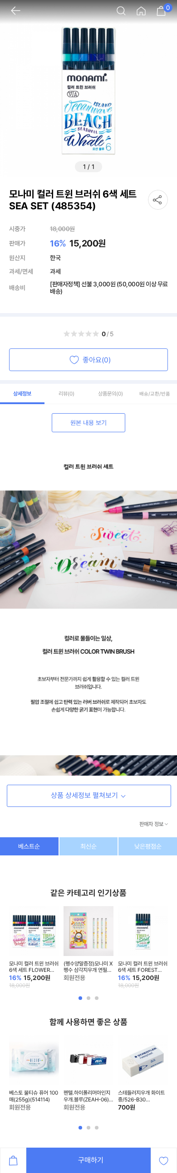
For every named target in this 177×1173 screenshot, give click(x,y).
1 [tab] (81, 1002)
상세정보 (22, 394)
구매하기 (90, 1160)
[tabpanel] (34, 947)
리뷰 (66, 394)
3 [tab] (97, 1002)
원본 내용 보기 (88, 422)
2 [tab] (89, 1002)
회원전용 (74, 977)
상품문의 (110, 394)
